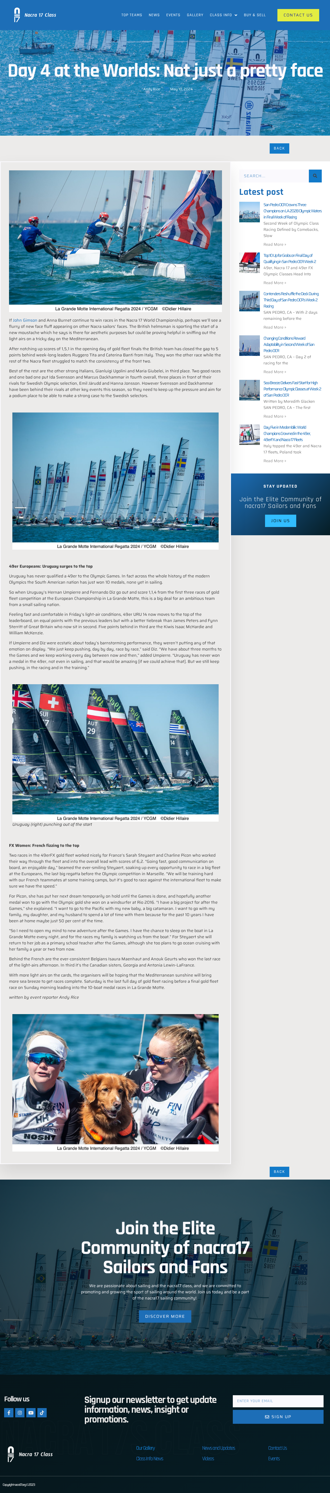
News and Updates (218, 1448)
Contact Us (277, 1448)
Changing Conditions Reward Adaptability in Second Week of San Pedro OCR (288, 344)
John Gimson (25, 320)
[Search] (315, 176)
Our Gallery (145, 1448)
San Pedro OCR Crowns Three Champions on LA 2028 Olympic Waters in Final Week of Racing (292, 210)
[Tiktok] (42, 1412)
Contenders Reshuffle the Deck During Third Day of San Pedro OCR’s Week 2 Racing (290, 300)
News (154, 15)
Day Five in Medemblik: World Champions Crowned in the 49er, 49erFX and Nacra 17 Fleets (286, 433)
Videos (208, 1458)
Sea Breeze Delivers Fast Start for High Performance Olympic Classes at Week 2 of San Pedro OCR (292, 389)
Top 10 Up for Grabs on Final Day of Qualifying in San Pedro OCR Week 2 (289, 258)
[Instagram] (19, 1412)
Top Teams (131, 15)
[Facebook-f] (8, 1412)
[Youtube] (31, 1412)
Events (173, 15)
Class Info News (149, 1458)
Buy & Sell (255, 15)
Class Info (221, 15)
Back (279, 148)
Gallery (195, 15)
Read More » (274, 244)
